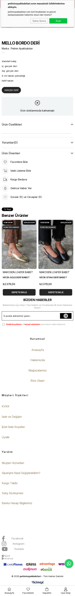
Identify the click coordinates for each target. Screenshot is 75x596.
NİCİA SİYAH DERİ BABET (53, 277)
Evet (58, 20)
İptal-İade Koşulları (13, 427)
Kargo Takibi (9, 483)
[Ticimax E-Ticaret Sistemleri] (37, 583)
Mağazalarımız (37, 370)
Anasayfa (37, 350)
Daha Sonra (39, 20)
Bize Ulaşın (37, 380)
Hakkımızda (37, 360)
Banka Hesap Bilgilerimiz (17, 503)
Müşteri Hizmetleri (13, 463)
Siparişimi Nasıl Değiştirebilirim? (21, 473)
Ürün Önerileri (11, 153)
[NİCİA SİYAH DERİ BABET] (55, 244)
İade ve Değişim (12, 416)
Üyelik (5, 437)
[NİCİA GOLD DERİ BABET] (19, 244)
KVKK (5, 406)
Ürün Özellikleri (12, 124)
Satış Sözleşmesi (12, 493)
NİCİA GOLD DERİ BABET (16, 277)
